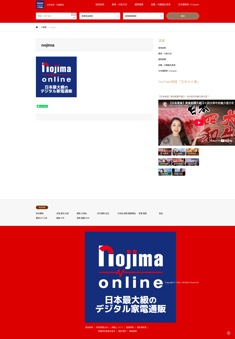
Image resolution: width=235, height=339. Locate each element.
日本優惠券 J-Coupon (188, 4)
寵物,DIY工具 (41, 218)
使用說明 (99, 4)
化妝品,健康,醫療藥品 (127, 213)
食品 (161, 213)
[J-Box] (130, 321)
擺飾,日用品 (82, 213)
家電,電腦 (143, 213)
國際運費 (139, 4)
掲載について (117, 327)
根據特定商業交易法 (106, 331)
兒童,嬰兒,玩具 (62, 213)
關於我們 (122, 331)
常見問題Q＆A (102, 327)
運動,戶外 (60, 218)
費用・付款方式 (119, 4)
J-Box (178, 282)
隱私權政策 (141, 327)
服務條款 (130, 327)
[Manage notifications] (228, 333)
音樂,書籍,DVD (83, 218)
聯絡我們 (133, 331)
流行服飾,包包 (103, 213)
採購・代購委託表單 (161, 4)
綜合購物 (40, 213)
